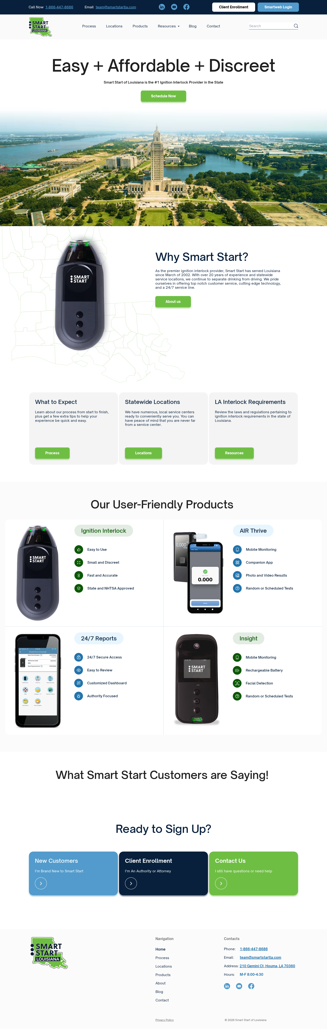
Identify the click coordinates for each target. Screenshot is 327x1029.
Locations (143, 453)
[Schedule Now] (73, 873)
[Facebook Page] (186, 7)
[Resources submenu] (178, 26)
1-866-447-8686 (59, 7)
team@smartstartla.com (116, 7)
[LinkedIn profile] (162, 7)
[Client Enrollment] (163, 873)
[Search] (296, 25)
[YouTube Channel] (174, 7)
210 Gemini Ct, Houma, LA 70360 (267, 966)
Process (52, 453)
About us (173, 301)
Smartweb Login (278, 7)
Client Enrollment (233, 7)
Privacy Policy (164, 1020)
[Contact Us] (253, 873)
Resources (234, 453)
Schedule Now (163, 96)
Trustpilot (37, 787)
